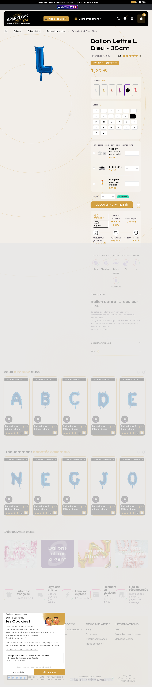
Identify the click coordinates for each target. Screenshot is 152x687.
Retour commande (96, 639)
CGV (117, 629)
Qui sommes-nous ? (70, 629)
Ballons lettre (34, 31)
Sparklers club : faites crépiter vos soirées (34, 679)
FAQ (88, 629)
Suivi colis (91, 634)
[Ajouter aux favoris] (8, 419)
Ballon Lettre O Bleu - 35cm (128, 507)
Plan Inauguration (53, 677)
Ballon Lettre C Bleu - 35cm (70, 427)
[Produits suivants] (144, 372)
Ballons (17, 31)
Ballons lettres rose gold (132, 553)
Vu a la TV (59, 679)
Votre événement (89, 18)
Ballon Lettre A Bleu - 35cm (12, 427)
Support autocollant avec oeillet (115, 151)
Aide (144, 2)
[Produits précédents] (138, 372)
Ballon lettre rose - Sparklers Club (20, 553)
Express (98, 225)
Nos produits (56, 18)
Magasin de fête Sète (34, 677)
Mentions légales (124, 639)
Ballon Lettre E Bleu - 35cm (128, 427)
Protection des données (128, 634)
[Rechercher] (118, 19)
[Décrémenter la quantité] (103, 196)
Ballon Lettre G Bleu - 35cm (70, 507)
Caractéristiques (101, 342)
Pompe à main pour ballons (114, 182)
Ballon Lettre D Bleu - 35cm (99, 427)
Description (98, 294)
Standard (98, 218)
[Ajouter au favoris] (138, 205)
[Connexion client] (132, 19)
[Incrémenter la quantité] (113, 196)
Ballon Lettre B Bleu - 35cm (41, 427)
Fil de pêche (115, 167)
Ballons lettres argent (57, 553)
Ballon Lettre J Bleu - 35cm (99, 507)
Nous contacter (95, 643)
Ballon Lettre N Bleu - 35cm (12, 507)
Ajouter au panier (110, 204)
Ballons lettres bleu (56, 31)
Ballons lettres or (94, 553)
